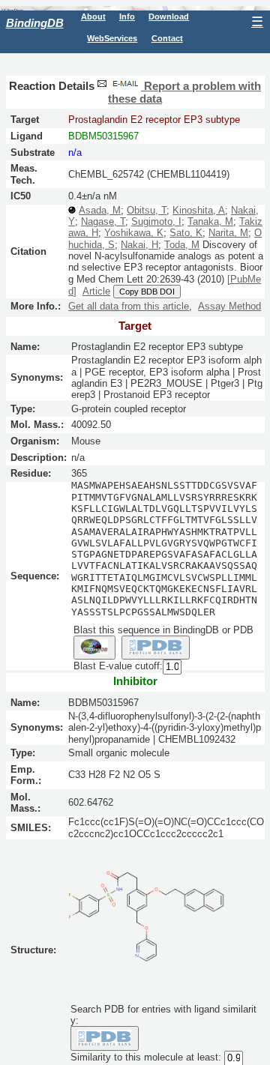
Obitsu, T (146, 210)
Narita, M (228, 232)
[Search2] (156, 648)
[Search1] (95, 648)
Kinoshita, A (198, 210)
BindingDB (35, 22)
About (93, 16)
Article (96, 291)
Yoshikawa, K (134, 232)
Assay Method (229, 306)
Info (127, 16)
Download (168, 16)
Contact (167, 38)
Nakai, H (139, 244)
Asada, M (100, 210)
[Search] (104, 1038)
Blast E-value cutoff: (118, 666)
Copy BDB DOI (147, 291)
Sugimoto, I (156, 221)
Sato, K (186, 232)
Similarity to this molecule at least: (145, 1057)
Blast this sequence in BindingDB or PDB (164, 630)
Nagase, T (103, 221)
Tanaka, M (210, 221)
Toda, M (182, 244)
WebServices (112, 38)
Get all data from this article (128, 306)
